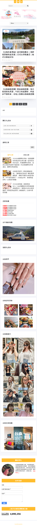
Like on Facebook (10, 125)
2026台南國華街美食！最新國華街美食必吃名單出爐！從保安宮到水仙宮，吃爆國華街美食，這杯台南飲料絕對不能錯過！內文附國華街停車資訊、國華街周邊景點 (18, 163)
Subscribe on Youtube (11, 129)
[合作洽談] (18, 527)
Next (25, 104)
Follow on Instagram (11, 133)
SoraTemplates (18, 524)
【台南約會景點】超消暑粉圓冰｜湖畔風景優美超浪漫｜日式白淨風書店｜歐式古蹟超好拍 (18, 54)
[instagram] (18, 1)
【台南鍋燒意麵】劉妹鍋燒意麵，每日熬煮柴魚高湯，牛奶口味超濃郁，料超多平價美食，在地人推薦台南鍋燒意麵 (18, 91)
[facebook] (15, 1)
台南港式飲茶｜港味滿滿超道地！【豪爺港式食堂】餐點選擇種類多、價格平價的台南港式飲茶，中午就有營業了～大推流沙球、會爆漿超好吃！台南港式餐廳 (18, 175)
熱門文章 (10, 155)
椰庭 (6, 31)
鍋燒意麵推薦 (8, 68)
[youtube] (21, 1)
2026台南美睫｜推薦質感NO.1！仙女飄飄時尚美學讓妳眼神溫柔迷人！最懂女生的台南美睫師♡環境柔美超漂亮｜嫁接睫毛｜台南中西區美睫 (18, 188)
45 (20, 104)
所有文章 (26, 155)
